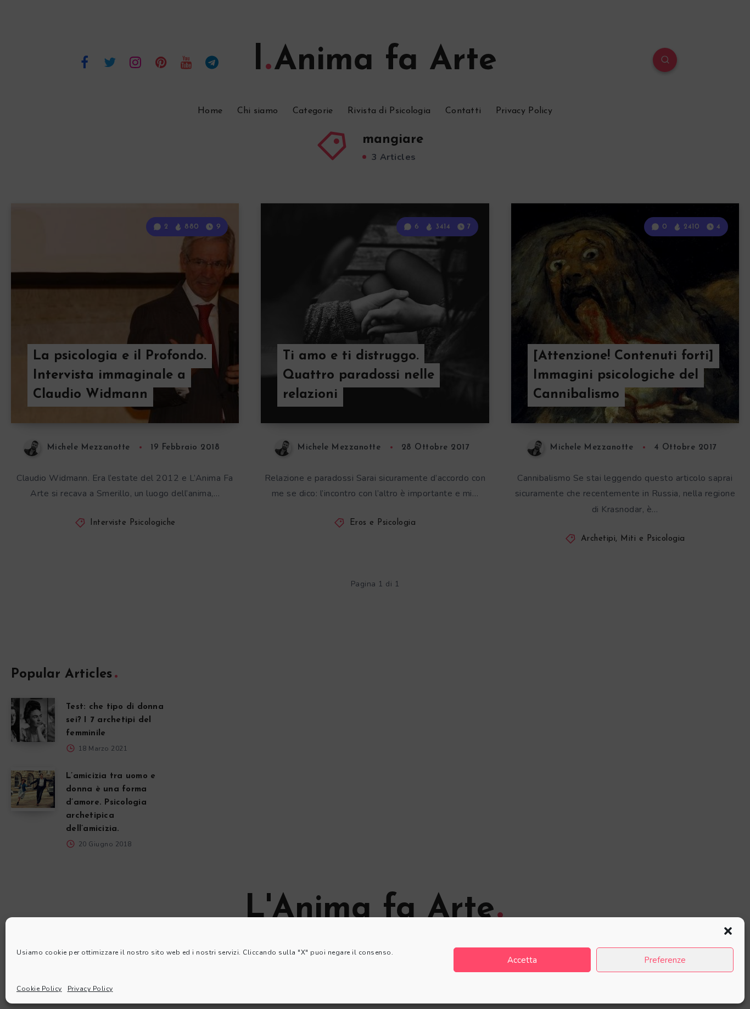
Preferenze (665, 960)
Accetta (522, 960)
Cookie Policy (39, 988)
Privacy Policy (90, 988)
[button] (728, 930)
